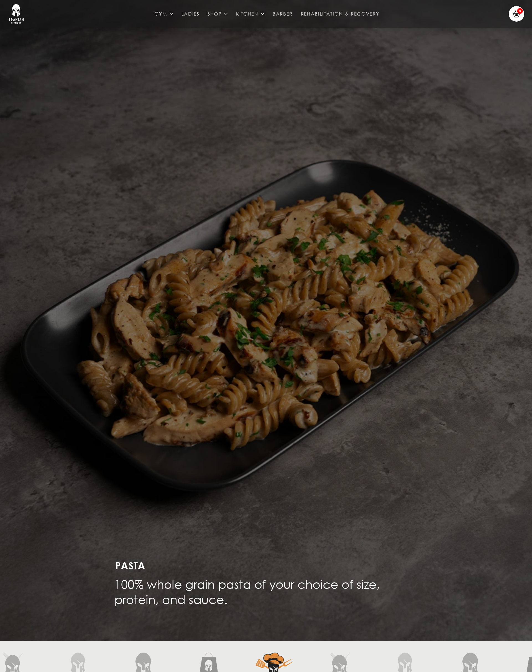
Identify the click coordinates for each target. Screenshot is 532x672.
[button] (516, 14)
